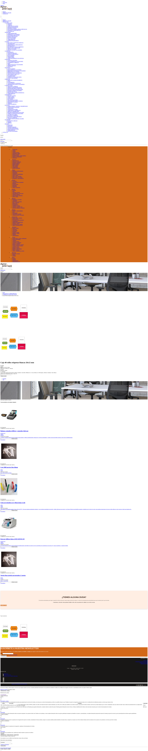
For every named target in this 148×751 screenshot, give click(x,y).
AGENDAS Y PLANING (12, 60)
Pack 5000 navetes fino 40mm (6, 472)
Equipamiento (15, 212)
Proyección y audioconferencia (18, 220)
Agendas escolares (15, 241)
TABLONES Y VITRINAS (12, 86)
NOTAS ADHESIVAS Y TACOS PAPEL (15, 61)
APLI (1, 505)
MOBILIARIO (8, 32)
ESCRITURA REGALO (12, 53)
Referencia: (2, 370)
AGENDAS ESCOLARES (12, 109)
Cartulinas (14, 240)
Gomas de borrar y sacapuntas (17, 182)
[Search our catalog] (11, 269)
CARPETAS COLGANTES (12, 26)
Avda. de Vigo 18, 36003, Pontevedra (11, 676)
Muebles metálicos (15, 163)
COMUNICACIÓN (9, 85)
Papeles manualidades (16, 239)
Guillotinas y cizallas (16, 205)
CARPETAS (9, 25)
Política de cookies (144, 663)
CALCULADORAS (11, 68)
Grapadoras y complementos (17, 174)
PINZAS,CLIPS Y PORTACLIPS (13, 47)
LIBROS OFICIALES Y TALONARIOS (15, 64)
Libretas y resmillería (16, 243)
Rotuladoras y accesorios (17, 199)
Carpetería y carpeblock (16, 242)
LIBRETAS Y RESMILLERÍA (13, 111)
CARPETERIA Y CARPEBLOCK (14, 110)
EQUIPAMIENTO (10, 82)
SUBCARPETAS (10, 31)
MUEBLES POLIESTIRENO (13, 40)
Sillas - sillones (15, 166)
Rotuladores (14, 186)
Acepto (8, 690)
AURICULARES (10, 96)
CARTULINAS (10, 108)
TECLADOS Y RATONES (12, 99)
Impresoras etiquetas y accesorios (18, 207)
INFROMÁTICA (8, 94)
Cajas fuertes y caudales (16, 213)
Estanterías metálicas (16, 162)
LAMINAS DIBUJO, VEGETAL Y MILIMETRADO (17, 106)
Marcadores (14, 185)
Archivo (13, 150)
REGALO (7, 123)
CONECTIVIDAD (11, 97)
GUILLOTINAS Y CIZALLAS (13, 73)
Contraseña (2, 742)
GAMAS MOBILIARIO (12, 33)
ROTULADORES (10, 55)
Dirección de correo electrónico (6, 740)
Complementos (15, 167)
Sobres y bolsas (15, 196)
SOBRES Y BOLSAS (11, 65)
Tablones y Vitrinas (15, 223)
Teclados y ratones (15, 232)
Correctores (14, 181)
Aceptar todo (16, 734)
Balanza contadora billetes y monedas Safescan (14, 431)
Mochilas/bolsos (15, 260)
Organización (14, 173)
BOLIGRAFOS (10, 52)
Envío (4, 1)
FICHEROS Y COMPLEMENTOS (14, 30)
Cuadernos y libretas (16, 192)
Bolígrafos (14, 183)
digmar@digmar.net (7, 674)
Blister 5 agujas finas (4, 580)
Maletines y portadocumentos (17, 171)
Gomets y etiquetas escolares (17, 245)
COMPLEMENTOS (11, 39)
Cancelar (2, 733)
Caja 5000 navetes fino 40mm (9, 467)
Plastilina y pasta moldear (17, 248)
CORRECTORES (10, 57)
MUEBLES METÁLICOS (12, 36)
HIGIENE (9, 121)
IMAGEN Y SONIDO (11, 95)
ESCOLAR (7, 105)
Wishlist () (2, 5)
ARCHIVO (9, 23)
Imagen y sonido (15, 228)
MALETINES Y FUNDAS (12, 102)
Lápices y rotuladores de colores (18, 250)
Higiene (13, 254)
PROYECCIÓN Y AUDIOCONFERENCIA (15, 92)
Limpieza (14, 234)
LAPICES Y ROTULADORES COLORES (15, 118)
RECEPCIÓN (7, 119)
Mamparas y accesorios (16, 161)
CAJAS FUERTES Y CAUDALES (14, 83)
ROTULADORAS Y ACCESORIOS (14, 69)
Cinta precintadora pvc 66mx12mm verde (12, 502)
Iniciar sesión (2, 139)
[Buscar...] (11, 140)
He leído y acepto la (9, 654)
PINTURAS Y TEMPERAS (12, 115)
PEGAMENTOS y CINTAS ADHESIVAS (15, 46)
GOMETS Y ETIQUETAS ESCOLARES (15, 113)
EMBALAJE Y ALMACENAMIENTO (14, 80)
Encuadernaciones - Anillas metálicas (19, 155)
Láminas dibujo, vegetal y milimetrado (19, 238)
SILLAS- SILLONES (11, 38)
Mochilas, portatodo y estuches (18, 244)
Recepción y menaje (16, 253)
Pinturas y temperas (16, 247)
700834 (1, 434)
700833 (1, 542)
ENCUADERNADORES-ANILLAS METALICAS (17, 29)
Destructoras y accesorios (17, 201)
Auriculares (14, 229)
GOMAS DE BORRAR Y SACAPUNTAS (15, 58)
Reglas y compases (15, 249)
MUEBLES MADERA (11, 37)
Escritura (14, 258)
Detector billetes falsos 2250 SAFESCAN (12, 539)
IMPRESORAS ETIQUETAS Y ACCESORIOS (16, 70)
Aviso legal (5, 2)
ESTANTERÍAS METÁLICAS (13, 35)
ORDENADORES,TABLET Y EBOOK (15, 101)
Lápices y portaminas (16, 187)
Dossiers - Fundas (15, 154)
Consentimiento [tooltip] (3, 694)
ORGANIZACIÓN (11, 43)
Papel (13, 191)
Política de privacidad (144, 662)
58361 (1, 469)
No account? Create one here (5, 747)
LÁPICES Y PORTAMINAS (12, 54)
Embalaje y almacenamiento (17, 210)
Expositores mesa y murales (17, 224)
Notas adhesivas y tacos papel (17, 193)
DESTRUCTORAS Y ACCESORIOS (14, 72)
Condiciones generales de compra (141, 661)
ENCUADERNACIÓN (11, 74)
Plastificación (14, 203)
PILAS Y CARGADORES (12, 78)
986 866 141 (6, 673)
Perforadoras (14, 172)
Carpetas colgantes (15, 152)
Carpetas (14, 151)
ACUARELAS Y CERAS (12, 114)
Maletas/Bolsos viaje (16, 261)
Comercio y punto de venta (17, 206)
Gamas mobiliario (15, 160)
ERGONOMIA (10, 98)
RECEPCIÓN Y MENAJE (12, 120)
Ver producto (2, 439)
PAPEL (8, 63)
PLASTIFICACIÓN (11, 76)
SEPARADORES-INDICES (12, 27)
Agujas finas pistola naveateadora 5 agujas (13, 575)
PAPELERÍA (7, 59)
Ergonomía (14, 231)
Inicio (4, 3)
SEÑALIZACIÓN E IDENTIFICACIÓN (15, 89)
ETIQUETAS (10, 66)
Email (1, 653)
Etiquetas (14, 190)
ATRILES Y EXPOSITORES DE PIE (14, 87)
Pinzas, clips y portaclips (16, 176)
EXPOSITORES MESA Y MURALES (14, 88)
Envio (13, 211)
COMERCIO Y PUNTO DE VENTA (14, 77)
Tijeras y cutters (15, 175)
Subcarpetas (14, 157)
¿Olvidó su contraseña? (4, 744)
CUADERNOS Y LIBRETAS (13, 62)
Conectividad (14, 230)
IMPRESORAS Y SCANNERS (13, 71)
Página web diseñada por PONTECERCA (19, 683)
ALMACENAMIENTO (11, 104)
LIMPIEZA (9, 103)
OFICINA (7, 41)
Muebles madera (15, 164)
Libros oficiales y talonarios (17, 195)
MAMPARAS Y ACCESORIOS (13, 34)
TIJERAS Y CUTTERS (11, 48)
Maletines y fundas (15, 233)
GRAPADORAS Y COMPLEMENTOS (15, 44)
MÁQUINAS (7, 67)
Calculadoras (14, 200)
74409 (1, 506)
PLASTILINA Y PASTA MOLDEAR (14, 116)
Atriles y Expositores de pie (17, 225)
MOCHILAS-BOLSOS (11, 127)
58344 (1, 577)
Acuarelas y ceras (15, 246)
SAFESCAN (2, 433)
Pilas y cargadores (15, 202)
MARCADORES (10, 56)
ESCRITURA (7, 51)
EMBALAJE (7, 79)
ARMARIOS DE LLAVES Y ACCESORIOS (16, 84)
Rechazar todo (3, 690)
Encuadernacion (15, 204)
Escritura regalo (15, 184)
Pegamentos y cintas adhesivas (18, 178)
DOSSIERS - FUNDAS (11, 28)
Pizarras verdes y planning (17, 217)
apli (3, 379)
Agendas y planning (16, 194)
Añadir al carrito (3, 376)
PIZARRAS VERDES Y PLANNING (14, 90)
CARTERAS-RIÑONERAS (12, 128)
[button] (4, 701)
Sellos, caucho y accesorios (17, 177)
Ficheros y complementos (17, 156)
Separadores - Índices (16, 153)
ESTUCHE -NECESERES (12, 131)
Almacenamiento (15, 235)
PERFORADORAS (11, 45)
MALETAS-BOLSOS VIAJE (13, 129)
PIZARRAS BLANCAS (12, 91)
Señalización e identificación (17, 222)
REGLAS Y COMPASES (12, 117)
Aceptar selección (10, 734)
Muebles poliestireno (16, 168)
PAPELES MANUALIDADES (13, 107)
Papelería (14, 259)
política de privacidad (13, 654)
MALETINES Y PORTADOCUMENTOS (15, 42)
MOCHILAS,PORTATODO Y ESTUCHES (15, 112)
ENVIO (8, 81)
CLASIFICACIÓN (8, 22)
